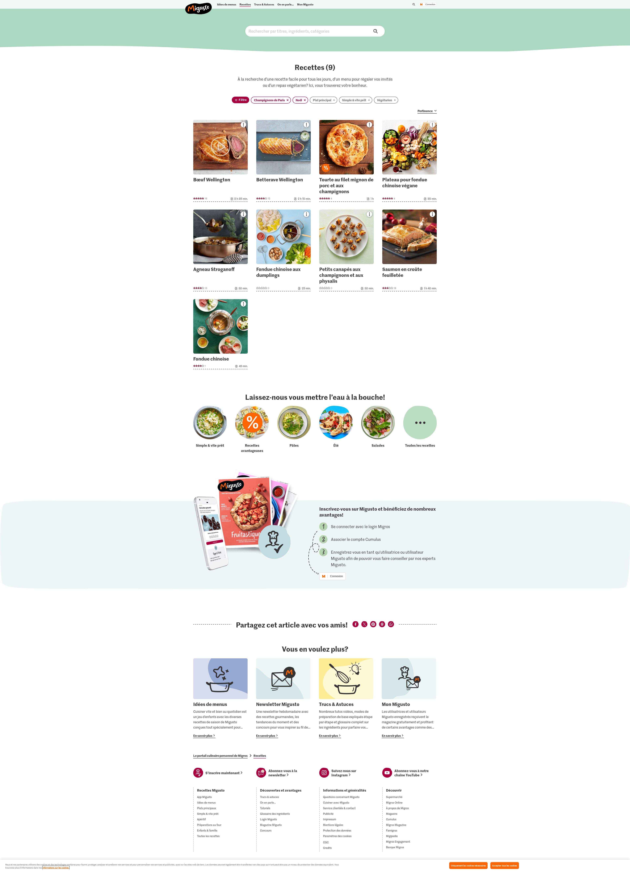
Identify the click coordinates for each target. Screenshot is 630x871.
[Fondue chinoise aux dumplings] (283, 251)
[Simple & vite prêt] (210, 429)
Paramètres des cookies (337, 836)
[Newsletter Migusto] (283, 698)
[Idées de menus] (220, 698)
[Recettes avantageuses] (252, 429)
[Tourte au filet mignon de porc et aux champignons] (346, 162)
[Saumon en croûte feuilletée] (409, 251)
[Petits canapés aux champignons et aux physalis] (346, 251)
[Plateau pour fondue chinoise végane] (409, 162)
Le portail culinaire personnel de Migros (220, 755)
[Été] (336, 429)
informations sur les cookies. (56, 867)
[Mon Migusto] (409, 698)
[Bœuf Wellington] (220, 162)
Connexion (430, 4)
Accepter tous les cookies (504, 865)
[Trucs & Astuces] (346, 698)
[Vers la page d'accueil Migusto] (198, 6)
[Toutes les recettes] (420, 429)
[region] (315, 865)
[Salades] (378, 429)
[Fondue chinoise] (220, 335)
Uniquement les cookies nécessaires (468, 865)
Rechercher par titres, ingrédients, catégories (315, 31)
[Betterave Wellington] (283, 162)
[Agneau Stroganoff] (220, 251)
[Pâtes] (294, 429)
